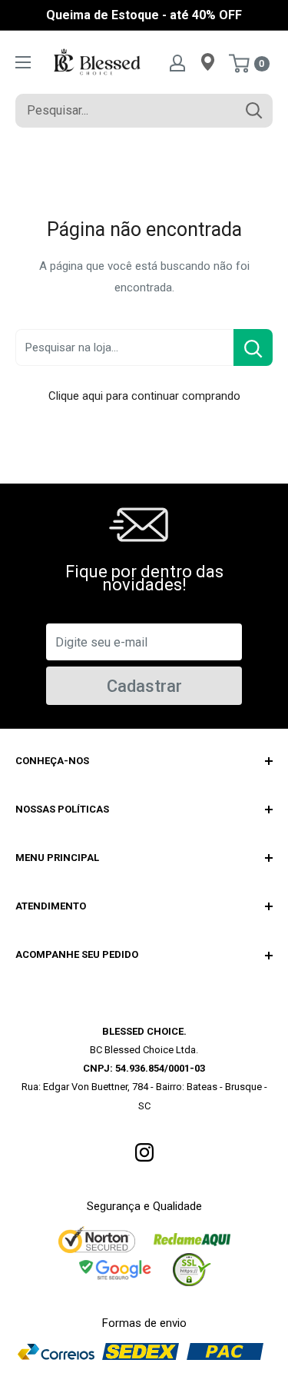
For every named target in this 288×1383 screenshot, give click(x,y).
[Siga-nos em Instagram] (144, 1152)
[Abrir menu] (23, 62)
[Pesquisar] (253, 111)
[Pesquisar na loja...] (253, 347)
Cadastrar (144, 686)
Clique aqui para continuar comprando (144, 396)
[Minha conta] (177, 62)
